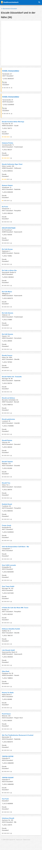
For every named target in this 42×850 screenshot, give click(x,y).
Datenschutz (26, 839)
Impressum (19, 839)
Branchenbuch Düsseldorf (10, 8)
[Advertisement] (21, 43)
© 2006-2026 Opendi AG (8, 839)
